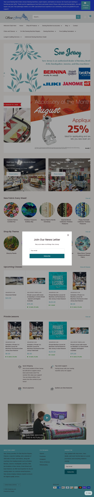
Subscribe (47, 256)
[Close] (68, 235)
